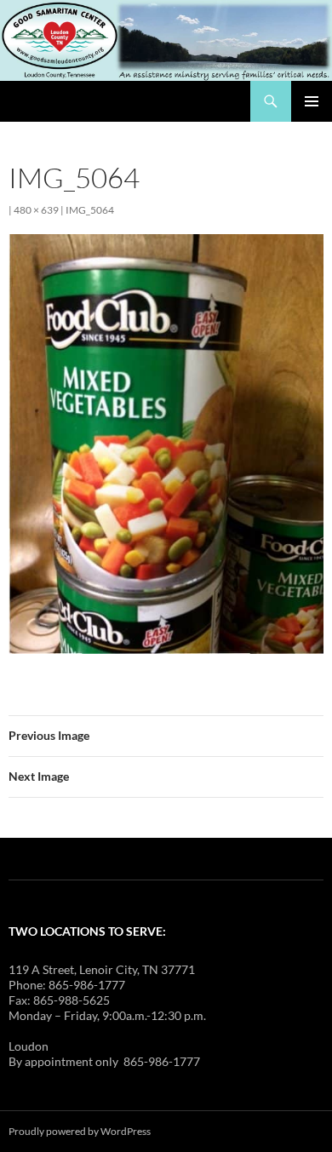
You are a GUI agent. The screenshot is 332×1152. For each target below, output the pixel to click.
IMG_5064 (90, 209)
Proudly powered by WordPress (80, 1131)
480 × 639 (36, 209)
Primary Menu (311, 101)
